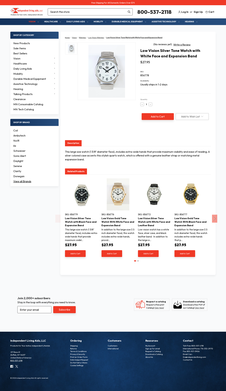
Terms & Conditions (78, 351)
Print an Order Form (78, 357)
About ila (149, 357)
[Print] (146, 132)
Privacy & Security (77, 354)
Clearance (19, 99)
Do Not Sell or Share (78, 363)
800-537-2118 (154, 12)
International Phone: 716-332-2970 (198, 348)
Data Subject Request (79, 360)
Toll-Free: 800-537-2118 (193, 346)
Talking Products (23, 94)
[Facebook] (141, 132)
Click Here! (159, 308)
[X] (151, 132)
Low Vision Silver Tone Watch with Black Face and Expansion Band (81, 222)
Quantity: (144, 99)
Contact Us (187, 360)
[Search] (129, 11)
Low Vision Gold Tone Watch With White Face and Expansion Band (117, 222)
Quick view (81, 194)
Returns (73, 348)
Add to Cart (75, 253)
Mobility (98, 21)
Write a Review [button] (182, 44)
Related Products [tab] (75, 171)
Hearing (189, 21)
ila (14, 145)
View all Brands (22, 181)
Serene (17, 166)
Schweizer (19, 150)
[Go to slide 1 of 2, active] (135, 260)
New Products (21, 43)
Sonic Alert (19, 155)
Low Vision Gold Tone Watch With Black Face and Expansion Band (190, 222)
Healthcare (51, 21)
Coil (15, 130)
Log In (184, 11)
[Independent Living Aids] (26, 12)
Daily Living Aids (75, 21)
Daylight (18, 161)
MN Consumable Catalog (28, 104)
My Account (150, 346)
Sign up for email (152, 348)
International (113, 348)
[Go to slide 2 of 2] (138, 260)
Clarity (17, 171)
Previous (58, 219)
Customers (112, 346)
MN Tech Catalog (23, 109)
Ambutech (19, 135)
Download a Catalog (154, 354)
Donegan (18, 176)
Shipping (74, 346)
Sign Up (198, 11)
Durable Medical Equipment (127, 21)
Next (214, 219)
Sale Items (19, 48)
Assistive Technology (164, 21)
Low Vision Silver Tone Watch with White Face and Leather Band (154, 222)
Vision (32, 21)
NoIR (16, 140)
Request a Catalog (153, 351)
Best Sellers (20, 53)
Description (73, 143)
